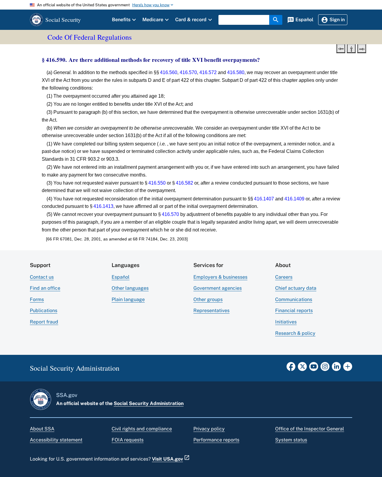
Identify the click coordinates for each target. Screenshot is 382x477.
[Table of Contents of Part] (351, 48)
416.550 (157, 182)
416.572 (208, 72)
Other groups (208, 299)
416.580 (235, 72)
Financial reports (294, 310)
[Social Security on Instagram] (325, 368)
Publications (43, 310)
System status (291, 440)
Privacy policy (209, 429)
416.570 (188, 72)
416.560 (168, 72)
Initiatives (286, 322)
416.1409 (294, 198)
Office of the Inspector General (309, 429)
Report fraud (44, 322)
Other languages (130, 288)
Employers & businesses (220, 277)
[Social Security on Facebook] (290, 368)
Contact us (42, 277)
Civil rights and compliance (142, 429)
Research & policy (295, 333)
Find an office (45, 288)
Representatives (211, 310)
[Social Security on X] (302, 368)
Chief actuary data (295, 288)
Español (121, 277)
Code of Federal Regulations (89, 37)
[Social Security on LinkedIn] (336, 368)
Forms (37, 299)
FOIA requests (128, 440)
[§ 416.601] (361, 48)
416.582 (184, 182)
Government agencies (217, 288)
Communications (293, 299)
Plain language (128, 299)
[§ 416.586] (340, 48)
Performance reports (216, 440)
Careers (283, 277)
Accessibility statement (56, 440)
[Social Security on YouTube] (313, 368)
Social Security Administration (149, 403)
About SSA (42, 429)
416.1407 (264, 198)
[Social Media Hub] (347, 368)
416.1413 (103, 206)
